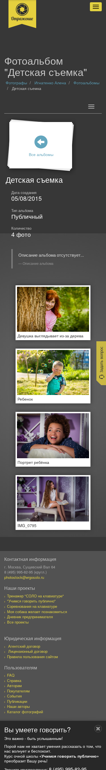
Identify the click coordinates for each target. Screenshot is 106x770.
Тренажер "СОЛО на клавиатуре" (35, 596)
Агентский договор (24, 646)
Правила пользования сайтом (32, 656)
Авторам (14, 685)
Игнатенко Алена (50, 82)
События (14, 696)
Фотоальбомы (86, 82)
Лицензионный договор (27, 651)
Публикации (17, 701)
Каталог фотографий (25, 711)
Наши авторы (18, 706)
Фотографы (16, 82)
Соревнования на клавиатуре (32, 606)
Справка (14, 680)
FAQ (10, 675)
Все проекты (18, 622)
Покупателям (18, 691)
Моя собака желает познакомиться (37, 611)
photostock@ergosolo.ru (24, 577)
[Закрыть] (98, 728)
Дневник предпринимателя (30, 616)
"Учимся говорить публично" (31, 601)
